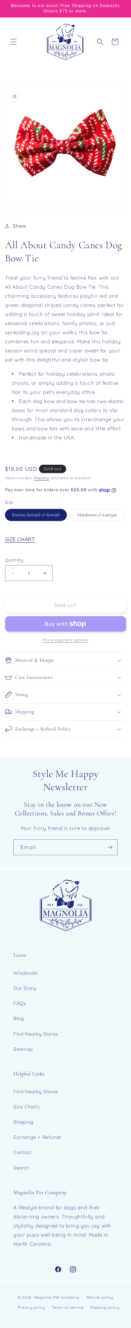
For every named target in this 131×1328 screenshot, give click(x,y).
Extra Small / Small (39, 516)
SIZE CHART (20, 539)
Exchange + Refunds (37, 1137)
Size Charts (26, 1107)
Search (21, 1168)
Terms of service (68, 1307)
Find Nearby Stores (35, 1034)
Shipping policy (105, 1307)
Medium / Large (100, 516)
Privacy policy (31, 1307)
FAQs (19, 1003)
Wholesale (25, 973)
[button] (13, 41)
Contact (22, 1152)
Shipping (41, 478)
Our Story (24, 988)
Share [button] (19, 226)
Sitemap (23, 1049)
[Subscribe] (109, 847)
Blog (18, 1018)
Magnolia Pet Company (56, 1297)
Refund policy (100, 1297)
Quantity (14, 559)
